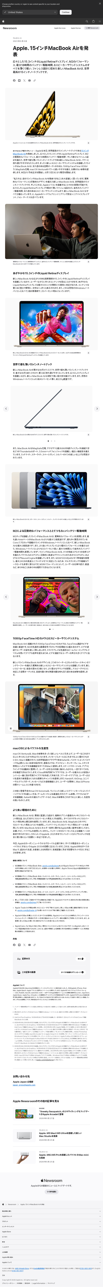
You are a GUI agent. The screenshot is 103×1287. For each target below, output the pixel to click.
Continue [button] (65, 12)
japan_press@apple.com (24, 1085)
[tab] (48, 441)
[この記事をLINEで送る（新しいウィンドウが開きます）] (19, 80)
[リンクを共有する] (34, 80)
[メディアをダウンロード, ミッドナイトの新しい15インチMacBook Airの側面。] (88, 434)
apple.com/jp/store (50, 866)
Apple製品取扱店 (39, 1268)
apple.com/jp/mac (28, 902)
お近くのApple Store (22, 1268)
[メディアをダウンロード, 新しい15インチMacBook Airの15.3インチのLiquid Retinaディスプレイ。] (88, 352)
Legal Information (38, 1283)
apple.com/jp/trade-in (27, 910)
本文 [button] (79, 959)
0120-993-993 (86, 1268)
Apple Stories (76, 28)
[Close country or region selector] (100, 3)
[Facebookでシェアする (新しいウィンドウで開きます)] (14, 80)
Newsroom (10, 28)
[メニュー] (100, 21)
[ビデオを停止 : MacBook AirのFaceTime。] (11, 728)
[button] (30, 12)
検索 (92, 28)
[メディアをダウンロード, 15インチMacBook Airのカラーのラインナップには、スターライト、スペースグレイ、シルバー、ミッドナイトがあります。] (88, 519)
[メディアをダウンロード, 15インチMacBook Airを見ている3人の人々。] (88, 261)
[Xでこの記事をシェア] (24, 80)
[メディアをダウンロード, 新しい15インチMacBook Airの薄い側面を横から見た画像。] (88, 143)
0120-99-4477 (17, 1271)
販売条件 (27, 1283)
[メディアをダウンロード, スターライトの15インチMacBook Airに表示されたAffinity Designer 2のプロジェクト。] (88, 623)
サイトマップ (51, 1283)
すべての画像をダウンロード (71, 972)
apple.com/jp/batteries (45, 1060)
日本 (3, 1275)
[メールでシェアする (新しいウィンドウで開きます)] (29, 80)
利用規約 (19, 1283)
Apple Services (59, 28)
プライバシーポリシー (8, 1283)
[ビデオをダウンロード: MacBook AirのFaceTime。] (88, 736)
